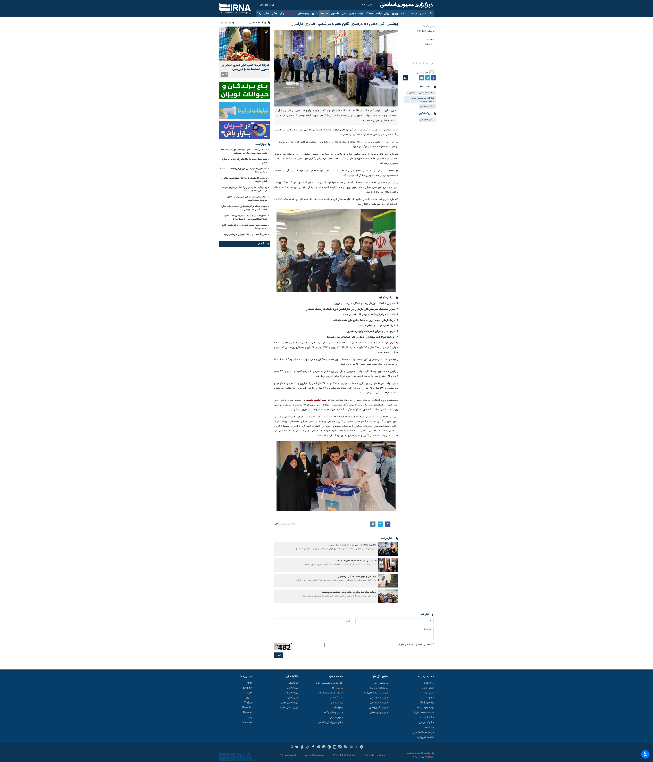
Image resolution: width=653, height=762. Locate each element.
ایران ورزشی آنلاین (289, 708)
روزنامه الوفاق (291, 693)
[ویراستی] (318, 747)
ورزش (395, 14)
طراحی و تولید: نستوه (420, 757)
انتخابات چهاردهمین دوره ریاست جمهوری (423, 99)
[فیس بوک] (313, 747)
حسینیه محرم (336, 718)
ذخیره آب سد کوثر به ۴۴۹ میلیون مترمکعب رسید (245, 234)
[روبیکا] (351, 747)
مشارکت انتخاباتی (426, 93)
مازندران (427, 44)
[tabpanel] (244, 52)
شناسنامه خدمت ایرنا (424, 713)
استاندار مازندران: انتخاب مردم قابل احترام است (369, 314)
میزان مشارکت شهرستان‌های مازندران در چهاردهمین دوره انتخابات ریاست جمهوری (350, 309)
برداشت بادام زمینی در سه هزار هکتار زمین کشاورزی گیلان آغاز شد (244, 179)
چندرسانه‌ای (303, 14)
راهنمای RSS (427, 703)
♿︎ (645, 754)
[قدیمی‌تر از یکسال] (388, 549)
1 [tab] (233, 23)
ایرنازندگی (293, 683)
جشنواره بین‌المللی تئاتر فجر (330, 722)
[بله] (340, 747)
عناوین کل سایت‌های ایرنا (376, 693)
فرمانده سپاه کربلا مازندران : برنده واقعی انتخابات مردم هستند (361, 337)
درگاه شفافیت (427, 718)
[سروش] (324, 747)
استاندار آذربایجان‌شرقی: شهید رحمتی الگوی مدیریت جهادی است (247, 198)
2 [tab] (230, 23)
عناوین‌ (423, 14)
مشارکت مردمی (426, 722)
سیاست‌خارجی (356, 14)
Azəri (249, 698)
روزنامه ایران (292, 688)
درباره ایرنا (429, 683)
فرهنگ (369, 14)
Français (247, 722)
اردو (250, 718)
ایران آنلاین (292, 698)
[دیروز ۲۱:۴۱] (244, 44)
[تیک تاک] (307, 747)
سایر (267, 14)
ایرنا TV (290, 14)
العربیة (249, 693)
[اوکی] (302, 747)
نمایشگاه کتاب (336, 698)
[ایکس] (356, 747)
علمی (344, 14)
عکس (315, 14)
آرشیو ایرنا (429, 693)
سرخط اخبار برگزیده (379, 688)
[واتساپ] (291, 747)
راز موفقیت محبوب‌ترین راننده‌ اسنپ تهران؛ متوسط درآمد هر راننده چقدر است (244, 189)
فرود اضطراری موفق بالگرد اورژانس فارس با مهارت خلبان (244, 160)
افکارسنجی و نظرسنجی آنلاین (329, 683)
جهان (386, 14)
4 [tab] (222, 23)
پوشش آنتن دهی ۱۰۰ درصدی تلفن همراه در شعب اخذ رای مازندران (344, 24)
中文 (249, 683)
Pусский (247, 713)
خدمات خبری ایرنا (425, 737)
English (247, 688)
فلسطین (335, 14)
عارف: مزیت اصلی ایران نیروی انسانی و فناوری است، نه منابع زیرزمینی (245, 67)
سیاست (413, 14)
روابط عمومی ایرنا (425, 708)
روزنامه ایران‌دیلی (289, 703)
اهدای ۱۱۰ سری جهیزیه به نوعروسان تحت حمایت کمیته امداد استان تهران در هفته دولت (245, 217)
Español (247, 708)
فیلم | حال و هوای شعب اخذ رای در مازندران (371, 331)
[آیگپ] (334, 747)
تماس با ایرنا (428, 688)
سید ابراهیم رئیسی (316, 400)
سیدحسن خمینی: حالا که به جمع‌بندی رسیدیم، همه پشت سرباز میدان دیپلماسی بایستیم (244, 151)
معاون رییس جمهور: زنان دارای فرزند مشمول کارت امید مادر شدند (244, 226)
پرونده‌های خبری (380, 683)
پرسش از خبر (337, 703)
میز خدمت (429, 727)
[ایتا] (329, 747)
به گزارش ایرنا (391, 343)
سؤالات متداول (427, 698)
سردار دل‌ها (337, 688)
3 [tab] (226, 23)
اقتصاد (404, 14)
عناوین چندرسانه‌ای (379, 713)
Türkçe (248, 703)
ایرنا (406, 5)
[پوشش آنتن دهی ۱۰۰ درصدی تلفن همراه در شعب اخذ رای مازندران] (336, 68)
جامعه (378, 14)
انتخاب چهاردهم (427, 106)
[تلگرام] (361, 747)
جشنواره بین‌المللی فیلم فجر (330, 693)
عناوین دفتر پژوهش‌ (378, 708)
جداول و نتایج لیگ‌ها (333, 713)
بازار (282, 14)
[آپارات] (345, 747)
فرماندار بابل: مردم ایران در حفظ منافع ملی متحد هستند (364, 320)
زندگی (274, 14)
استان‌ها (324, 14)
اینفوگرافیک (337, 708)
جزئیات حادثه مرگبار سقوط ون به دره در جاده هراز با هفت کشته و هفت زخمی (244, 207)
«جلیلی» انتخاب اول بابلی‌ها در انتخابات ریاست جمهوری (364, 303)
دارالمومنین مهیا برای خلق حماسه (377, 326)
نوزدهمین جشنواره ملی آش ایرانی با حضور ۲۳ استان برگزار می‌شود (243, 170)
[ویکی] (296, 747)
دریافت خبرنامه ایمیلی (423, 732)
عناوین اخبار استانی (379, 698)
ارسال (278, 655)
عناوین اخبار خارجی (379, 703)
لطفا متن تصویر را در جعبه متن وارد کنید (415, 644)
